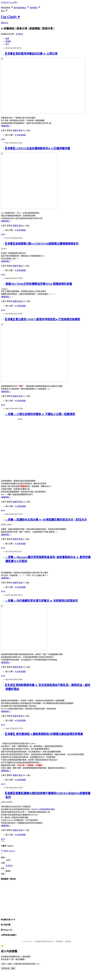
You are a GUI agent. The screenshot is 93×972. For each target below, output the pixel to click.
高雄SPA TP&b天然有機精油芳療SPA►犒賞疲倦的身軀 (38, 283)
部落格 (8, 41)
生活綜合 (19, 34)
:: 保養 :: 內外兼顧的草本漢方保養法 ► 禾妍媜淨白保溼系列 (41, 600)
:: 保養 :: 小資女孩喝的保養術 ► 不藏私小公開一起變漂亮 (40, 414)
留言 (20, 130)
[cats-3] (4, 289)
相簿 (7, 39)
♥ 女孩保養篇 (20, 135)
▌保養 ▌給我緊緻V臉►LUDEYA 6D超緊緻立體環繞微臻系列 (42, 243)
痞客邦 (15, 130)
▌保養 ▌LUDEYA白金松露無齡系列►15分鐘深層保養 (37, 148)
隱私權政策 (59, 941)
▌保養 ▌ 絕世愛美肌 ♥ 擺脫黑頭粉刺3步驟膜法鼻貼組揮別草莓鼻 (44, 733)
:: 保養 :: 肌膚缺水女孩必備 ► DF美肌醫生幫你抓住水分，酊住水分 (46, 519)
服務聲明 (68, 941)
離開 (13, 968)
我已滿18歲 (5, 968)
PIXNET (29, 941)
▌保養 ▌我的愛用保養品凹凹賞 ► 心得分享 (31, 53)
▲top (3, 139)
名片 (7, 44)
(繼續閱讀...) (6, 126)
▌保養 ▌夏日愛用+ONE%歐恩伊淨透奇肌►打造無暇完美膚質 (42, 319)
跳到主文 (4, 23)
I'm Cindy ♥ (10, 17)
